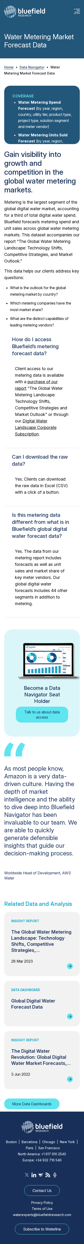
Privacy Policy (42, 1203)
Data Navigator (32, 67)
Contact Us (42, 1190)
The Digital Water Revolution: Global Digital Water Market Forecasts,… (41, 1057)
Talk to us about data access (42, 714)
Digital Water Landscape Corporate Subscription (35, 427)
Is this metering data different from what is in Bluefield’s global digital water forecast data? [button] (40, 525)
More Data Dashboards (32, 1104)
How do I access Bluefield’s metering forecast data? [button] (35, 346)
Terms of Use (42, 1209)
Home (9, 67)
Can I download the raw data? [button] (40, 460)
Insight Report (25, 921)
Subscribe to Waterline (42, 1229)
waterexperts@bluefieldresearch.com (42, 1215)
